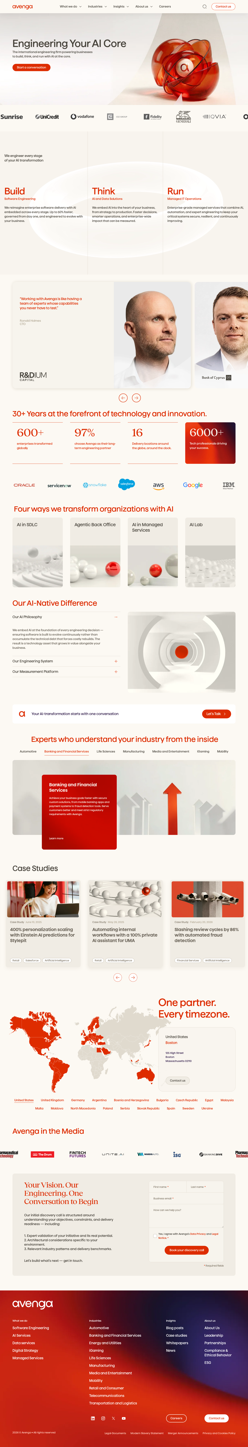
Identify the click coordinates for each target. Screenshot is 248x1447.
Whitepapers (177, 1343)
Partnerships (215, 1343)
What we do (68, 6)
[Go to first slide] (133, 977)
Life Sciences (100, 1358)
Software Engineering (30, 1328)
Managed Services (27, 1358)
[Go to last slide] (123, 398)
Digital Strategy (25, 1350)
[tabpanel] (197, 1059)
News (170, 1350)
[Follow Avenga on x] (113, 1418)
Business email (162, 1198)
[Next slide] (136, 398)
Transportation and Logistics (113, 1403)
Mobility (95, 1381)
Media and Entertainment (110, 1373)
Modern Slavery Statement (147, 1433)
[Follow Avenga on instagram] (103, 1418)
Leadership (213, 1335)
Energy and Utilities (105, 1343)
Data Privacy (198, 1233)
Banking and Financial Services (115, 1335)
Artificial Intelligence (217, 960)
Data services (23, 1343)
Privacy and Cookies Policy (219, 1433)
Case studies (176, 1335)
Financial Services (188, 960)
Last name (197, 1186)
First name (160, 1186)
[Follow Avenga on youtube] (123, 1418)
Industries (95, 6)
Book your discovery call (187, 1250)
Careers (165, 6)
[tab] (28, 751)
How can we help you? (167, 1210)
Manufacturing (102, 1365)
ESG (207, 1363)
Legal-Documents (115, 1433)
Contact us (223, 6)
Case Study (182, 922)
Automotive (99, 1328)
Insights (118, 6)
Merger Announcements (183, 1433)
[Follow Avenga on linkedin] (93, 1418)
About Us (212, 1328)
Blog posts (174, 1328)
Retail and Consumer (106, 1388)
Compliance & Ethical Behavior (218, 1352)
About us (141, 6)
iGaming (96, 1350)
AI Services (21, 1335)
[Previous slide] (117, 977)
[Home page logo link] (22, 7)
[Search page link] (204, 6)
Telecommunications (106, 1396)
